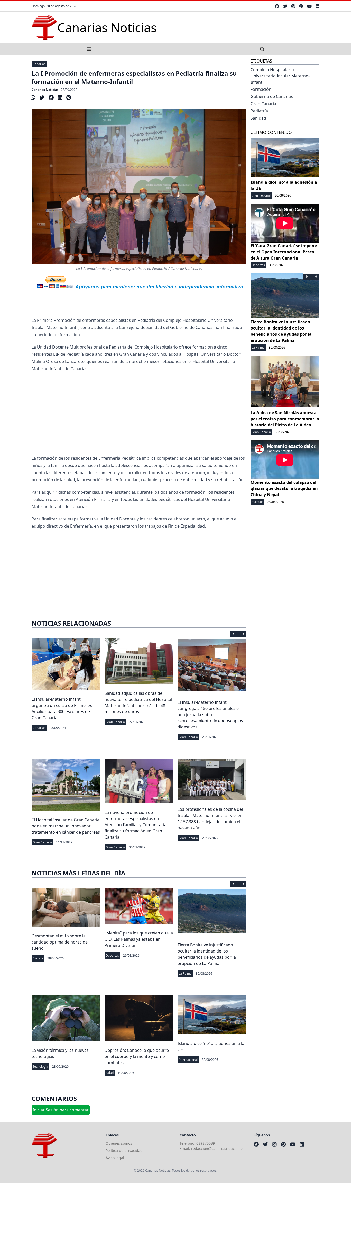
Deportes (112, 955)
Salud (110, 1073)
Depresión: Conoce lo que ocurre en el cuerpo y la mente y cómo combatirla (137, 1056)
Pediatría (259, 111)
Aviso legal (115, 1157)
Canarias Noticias (45, 89)
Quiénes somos (119, 1143)
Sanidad (258, 118)
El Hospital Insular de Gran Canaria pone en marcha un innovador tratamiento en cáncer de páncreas (66, 826)
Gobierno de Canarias (272, 96)
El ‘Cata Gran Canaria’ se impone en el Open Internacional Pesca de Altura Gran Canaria (284, 252)
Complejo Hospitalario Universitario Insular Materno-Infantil (280, 76)
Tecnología (40, 1066)
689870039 (205, 1143)
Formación (261, 89)
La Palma (185, 973)
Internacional (188, 1059)
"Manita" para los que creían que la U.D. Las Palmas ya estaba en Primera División (139, 939)
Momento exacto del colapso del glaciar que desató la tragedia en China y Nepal (284, 488)
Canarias (39, 64)
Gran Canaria (115, 722)
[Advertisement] (139, 413)
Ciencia (38, 958)
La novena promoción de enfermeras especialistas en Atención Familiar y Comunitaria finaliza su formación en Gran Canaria (136, 824)
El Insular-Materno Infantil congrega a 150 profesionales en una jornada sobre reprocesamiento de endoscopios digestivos (210, 714)
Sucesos (257, 502)
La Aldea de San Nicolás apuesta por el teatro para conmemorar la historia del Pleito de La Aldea (285, 419)
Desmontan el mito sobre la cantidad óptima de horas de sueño (60, 942)
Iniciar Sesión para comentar (61, 1110)
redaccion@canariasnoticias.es (217, 1148)
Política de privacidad (124, 1150)
